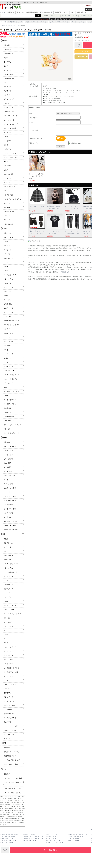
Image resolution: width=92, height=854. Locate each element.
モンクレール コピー (78, 22)
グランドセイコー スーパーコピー (36, 22)
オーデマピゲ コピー (6, 838)
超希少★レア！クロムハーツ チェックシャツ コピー (36, 208)
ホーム (2, 12)
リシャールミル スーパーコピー (33, 836)
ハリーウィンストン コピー (54, 842)
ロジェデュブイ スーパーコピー (33, 838)
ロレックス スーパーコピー (9, 834)
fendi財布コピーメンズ (15, 22)
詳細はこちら (65, 272)
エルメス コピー (73, 838)
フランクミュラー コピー (8, 840)
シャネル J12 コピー (6, 842)
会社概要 (11, 12)
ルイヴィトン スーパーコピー (77, 834)
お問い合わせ (82, 12)
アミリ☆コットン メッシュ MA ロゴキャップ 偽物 (72, 208)
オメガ (75, 15)
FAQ (72, 12)
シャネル (83, 15)
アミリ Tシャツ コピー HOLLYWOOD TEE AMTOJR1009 (54, 233)
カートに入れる (50, 850)
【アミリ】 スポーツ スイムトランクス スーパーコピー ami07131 (37, 233)
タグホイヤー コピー (29, 840)
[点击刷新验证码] (74, 143)
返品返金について (61, 12)
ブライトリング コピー (53, 840)
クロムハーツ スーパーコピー (59, 22)
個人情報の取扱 (32, 12)
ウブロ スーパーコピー (7, 836)
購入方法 (20, 12)
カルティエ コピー (29, 834)
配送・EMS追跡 (46, 12)
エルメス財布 (66, 15)
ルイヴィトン (55, 15)
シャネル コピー (73, 840)
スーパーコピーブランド (11, 796)
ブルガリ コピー (51, 838)
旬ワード (3, 22)
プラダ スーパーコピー (75, 836)
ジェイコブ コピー (51, 834)
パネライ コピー (51, 836)
